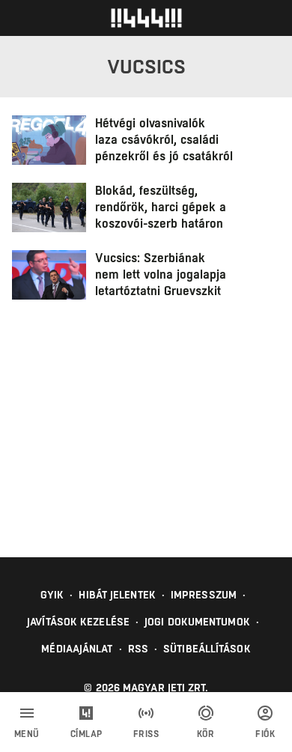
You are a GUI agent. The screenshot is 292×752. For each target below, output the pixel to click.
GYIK (52, 595)
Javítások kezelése (78, 622)
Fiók (265, 734)
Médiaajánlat (76, 649)
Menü (27, 734)
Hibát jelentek (117, 595)
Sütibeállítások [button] (207, 649)
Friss (146, 734)
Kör (206, 734)
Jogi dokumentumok (197, 622)
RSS (138, 649)
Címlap (86, 734)
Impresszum (204, 595)
